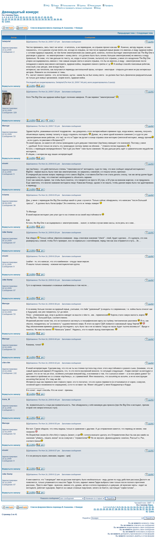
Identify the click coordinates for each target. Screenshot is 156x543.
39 (58, 19)
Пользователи (69, 6)
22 (6, 19)
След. (7, 21)
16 (39, 17)
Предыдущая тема (126, 33)
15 (36, 17)
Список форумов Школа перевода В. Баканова (51, 28)
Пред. (16, 15)
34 (42, 19)
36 (49, 19)
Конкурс (79, 28)
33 (39, 19)
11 (24, 17)
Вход (98, 8)
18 (45, 17)
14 (33, 17)
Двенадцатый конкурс (20, 12)
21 (3, 19)
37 (52, 19)
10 (21, 17)
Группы (82, 6)
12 (27, 17)
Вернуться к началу (11, 86)
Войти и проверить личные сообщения (75, 8)
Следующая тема (145, 33)
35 (45, 19)
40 (61, 19)
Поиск (56, 6)
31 (33, 19)
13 (30, 17)
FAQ (47, 6)
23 (9, 19)
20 (51, 17)
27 (21, 19)
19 (48, 17)
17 (42, 17)
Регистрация (95, 6)
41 (3, 21)
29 (27, 19)
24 (12, 19)
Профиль (109, 6)
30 (30, 19)
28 (24, 19)
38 (55, 19)
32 (36, 19)
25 (15, 19)
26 (18, 19)
